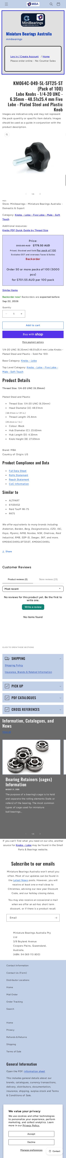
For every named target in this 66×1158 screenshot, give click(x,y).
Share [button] (9, 551)
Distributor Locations (17, 980)
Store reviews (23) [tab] (48, 579)
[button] (6, 4)
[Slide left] (25, 193)
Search (10, 1009)
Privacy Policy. (31, 1125)
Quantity (6, 307)
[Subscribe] (55, 918)
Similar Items (10, 290)
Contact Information (17, 965)
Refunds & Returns (16, 1037)
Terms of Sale (13, 1051)
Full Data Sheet (18, 470)
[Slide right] (40, 193)
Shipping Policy (14, 665)
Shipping (11, 1044)
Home (46, 56)
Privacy (10, 1030)
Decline (31, 1142)
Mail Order (12, 994)
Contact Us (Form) (16, 973)
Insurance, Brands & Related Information (28, 672)
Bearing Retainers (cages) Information (29, 782)
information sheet (34, 1071)
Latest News (20, 880)
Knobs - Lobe (29, 360)
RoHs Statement (18, 475)
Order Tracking (14, 1001)
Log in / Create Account (24, 56)
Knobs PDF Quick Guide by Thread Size (25, 230)
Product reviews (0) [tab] (18, 579)
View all (6, 732)
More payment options (33, 342)
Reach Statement (19, 479)
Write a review (33, 606)
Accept (31, 1134)
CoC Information (19, 483)
